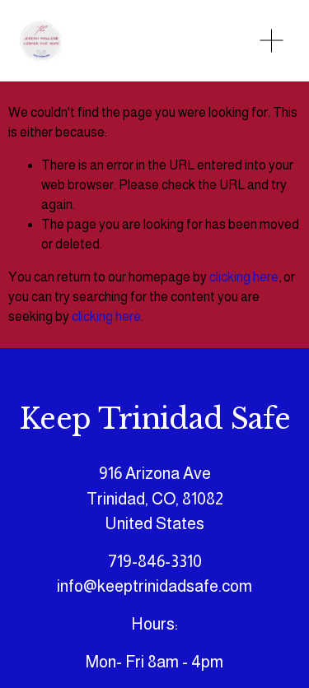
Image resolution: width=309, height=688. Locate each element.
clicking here (244, 277)
